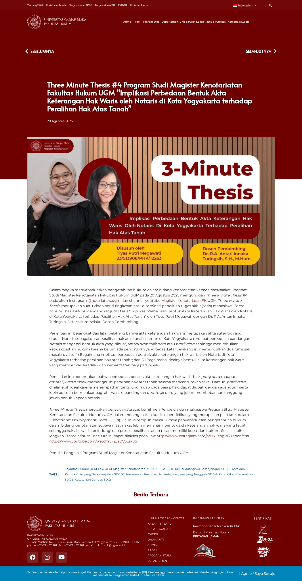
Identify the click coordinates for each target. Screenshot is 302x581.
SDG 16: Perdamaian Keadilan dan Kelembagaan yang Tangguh (160, 474)
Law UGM (105, 469)
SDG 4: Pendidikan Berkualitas (230, 474)
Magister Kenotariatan (129, 469)
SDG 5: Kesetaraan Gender (83, 479)
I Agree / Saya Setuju (257, 573)
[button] (270, 5)
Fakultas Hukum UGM (81, 469)
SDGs (107, 479)
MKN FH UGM (156, 469)
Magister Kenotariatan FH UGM (188, 300)
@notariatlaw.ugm (104, 300)
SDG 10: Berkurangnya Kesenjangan (194, 469)
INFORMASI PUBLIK (208, 518)
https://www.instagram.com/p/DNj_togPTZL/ (195, 436)
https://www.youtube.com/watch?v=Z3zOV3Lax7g (93, 441)
